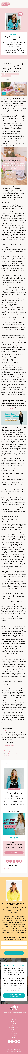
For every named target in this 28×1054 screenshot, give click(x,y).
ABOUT (14, 1019)
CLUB (13, 1031)
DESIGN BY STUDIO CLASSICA (14, 1051)
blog (3, 73)
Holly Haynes (5, 731)
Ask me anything (9, 745)
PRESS (14, 1023)
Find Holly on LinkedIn (10, 751)
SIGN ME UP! (14, 852)
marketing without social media (11, 73)
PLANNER (14, 1033)
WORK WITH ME (14, 1027)
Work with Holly (9, 748)
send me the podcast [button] (14, 953)
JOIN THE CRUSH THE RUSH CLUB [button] (14, 995)
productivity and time (6, 76)
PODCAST (14, 1021)
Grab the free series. (16, 408)
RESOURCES (14, 1029)
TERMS (14, 1035)
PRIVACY (14, 1037)
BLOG (14, 1025)
